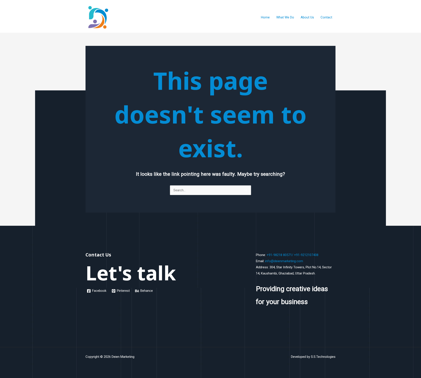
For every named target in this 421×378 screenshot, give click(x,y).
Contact (326, 17)
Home (265, 17)
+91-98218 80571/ (280, 255)
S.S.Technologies (323, 357)
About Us (307, 17)
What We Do (285, 17)
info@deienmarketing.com (284, 261)
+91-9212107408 (306, 255)
